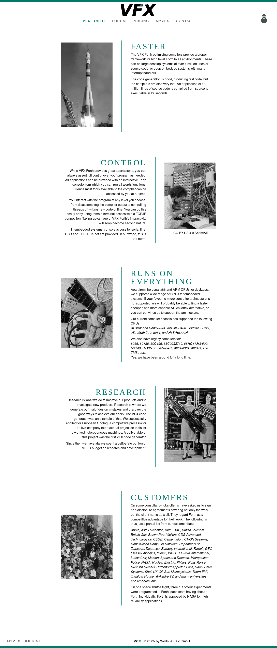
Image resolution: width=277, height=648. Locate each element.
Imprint (33, 641)
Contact (185, 20)
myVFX (162, 20)
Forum (119, 20)
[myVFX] (265, 18)
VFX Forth (94, 20)
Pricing (141, 20)
